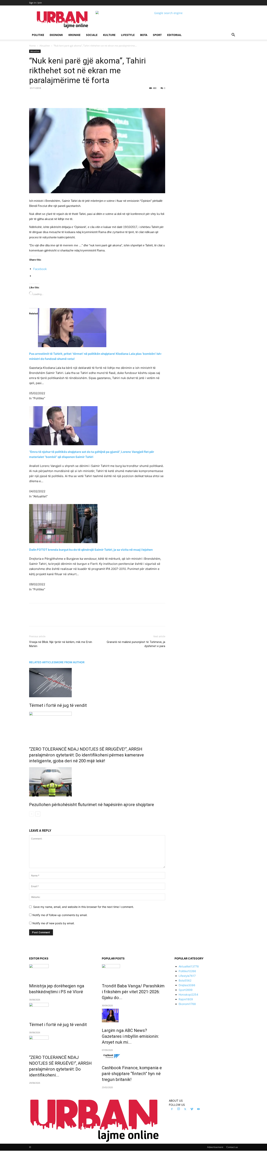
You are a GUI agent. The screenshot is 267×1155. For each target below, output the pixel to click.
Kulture (109, 35)
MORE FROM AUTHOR (70, 662)
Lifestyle (128, 35)
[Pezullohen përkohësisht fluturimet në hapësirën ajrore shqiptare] (97, 782)
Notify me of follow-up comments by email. (59, 915)
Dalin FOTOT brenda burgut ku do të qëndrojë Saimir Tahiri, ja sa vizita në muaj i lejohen (91, 550)
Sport (157, 35)
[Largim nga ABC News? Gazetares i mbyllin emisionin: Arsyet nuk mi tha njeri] (133, 1015)
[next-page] (37, 814)
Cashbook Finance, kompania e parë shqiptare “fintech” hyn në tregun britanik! (132, 1073)
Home (32, 45)
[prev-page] (31, 814)
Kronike (74, 35)
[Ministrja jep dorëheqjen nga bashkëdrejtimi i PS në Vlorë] (60, 971)
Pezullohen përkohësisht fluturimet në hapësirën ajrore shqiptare (91, 804)
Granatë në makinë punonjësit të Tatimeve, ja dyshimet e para (136, 644)
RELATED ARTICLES (42, 662)
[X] (65, 97)
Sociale (92, 35)
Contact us (232, 1147)
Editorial (174, 35)
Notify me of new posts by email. (53, 923)
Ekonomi (56, 35)
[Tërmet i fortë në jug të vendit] (97, 682)
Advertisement (215, 1147)
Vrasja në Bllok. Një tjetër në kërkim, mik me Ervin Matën (60, 644)
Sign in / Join (35, 2)
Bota (143, 35)
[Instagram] (178, 1109)
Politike (38, 35)
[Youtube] (198, 1109)
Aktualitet (44, 45)
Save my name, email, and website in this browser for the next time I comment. (83, 906)
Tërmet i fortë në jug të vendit (58, 705)
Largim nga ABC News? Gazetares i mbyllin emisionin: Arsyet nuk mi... (130, 1036)
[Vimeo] (192, 1109)
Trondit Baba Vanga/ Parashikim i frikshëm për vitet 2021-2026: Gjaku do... (133, 991)
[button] (233, 35)
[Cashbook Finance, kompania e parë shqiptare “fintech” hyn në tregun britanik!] (133, 1056)
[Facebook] (56, 97)
